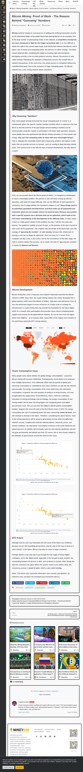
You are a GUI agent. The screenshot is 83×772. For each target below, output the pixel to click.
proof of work (47, 195)
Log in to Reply (72, 712)
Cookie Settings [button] (8, 767)
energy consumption (54, 376)
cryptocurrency (29, 587)
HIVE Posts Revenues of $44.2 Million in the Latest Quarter (68, 646)
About (48, 731)
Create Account (23, 702)
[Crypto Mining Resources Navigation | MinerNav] (19, 731)
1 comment (18, 682)
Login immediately (44, 694)
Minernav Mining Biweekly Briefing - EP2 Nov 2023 (20, 646)
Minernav (40, 382)
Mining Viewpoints (22, 8)
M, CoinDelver (41, 677)
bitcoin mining (19, 587)
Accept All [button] (19, 767)
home (13, 8)
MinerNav (16, 650)
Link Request (38, 729)
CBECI (23, 318)
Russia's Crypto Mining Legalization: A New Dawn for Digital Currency (44, 673)
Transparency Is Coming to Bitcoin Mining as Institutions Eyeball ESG (20, 673)
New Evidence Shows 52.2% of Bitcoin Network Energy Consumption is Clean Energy (69, 673)
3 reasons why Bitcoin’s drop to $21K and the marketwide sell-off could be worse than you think (44, 646)
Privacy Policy (50, 729)
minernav (47, 25)
